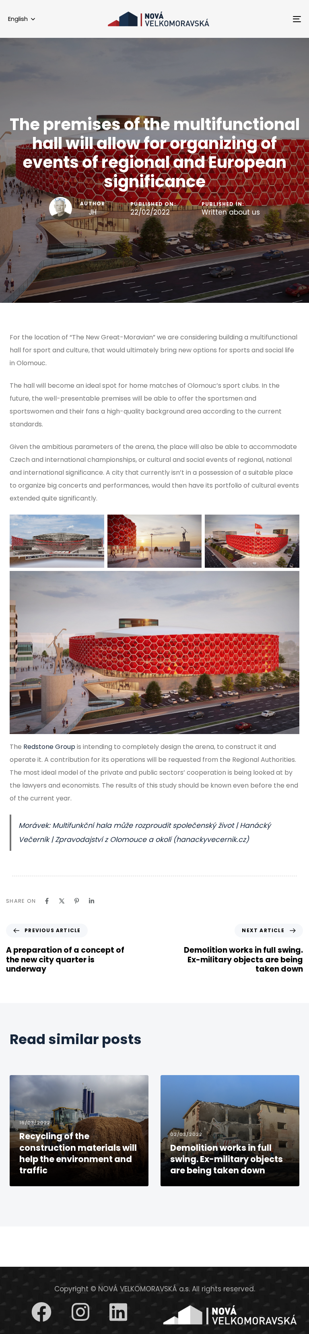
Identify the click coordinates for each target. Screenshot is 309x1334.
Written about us (231, 212)
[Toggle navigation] (252, 19)
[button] (21, 18)
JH (93, 212)
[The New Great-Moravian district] (230, 1315)
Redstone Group (49, 746)
